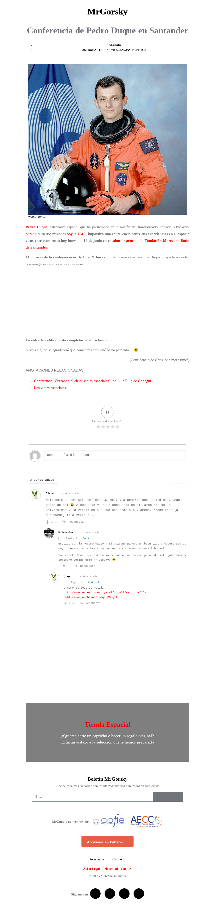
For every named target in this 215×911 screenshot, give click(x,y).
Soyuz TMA (76, 234)
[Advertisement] (107, 302)
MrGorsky (107, 11)
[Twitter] (110, 893)
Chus (50, 493)
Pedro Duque (36, 227)
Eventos (139, 49)
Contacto (118, 859)
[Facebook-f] (95, 893)
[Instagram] (139, 893)
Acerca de (97, 859)
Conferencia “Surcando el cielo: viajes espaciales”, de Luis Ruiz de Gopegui (92, 381)
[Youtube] (124, 893)
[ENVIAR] (168, 797)
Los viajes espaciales (50, 388)
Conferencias (119, 49)
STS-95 (31, 234)
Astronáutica (94, 49)
